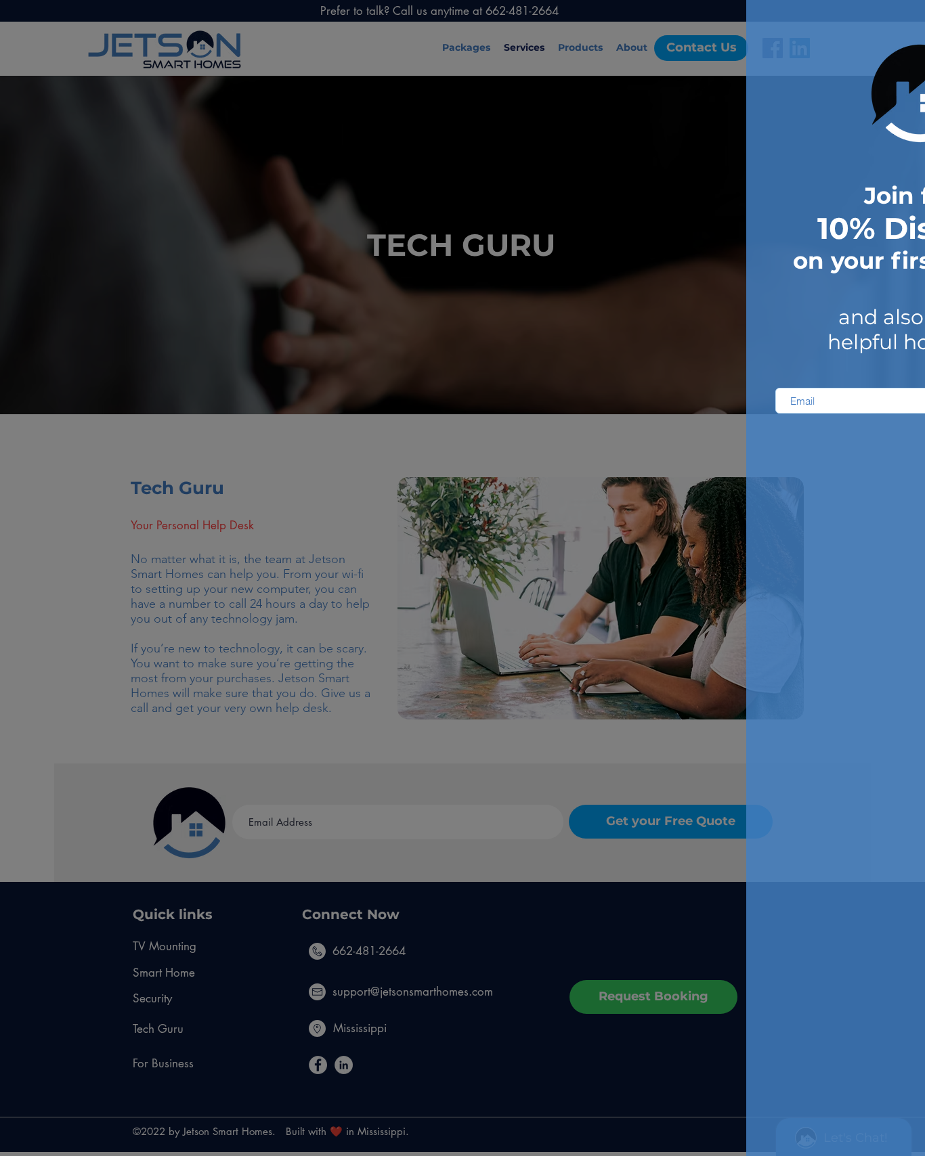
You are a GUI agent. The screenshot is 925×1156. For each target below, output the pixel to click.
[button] (897, 23)
